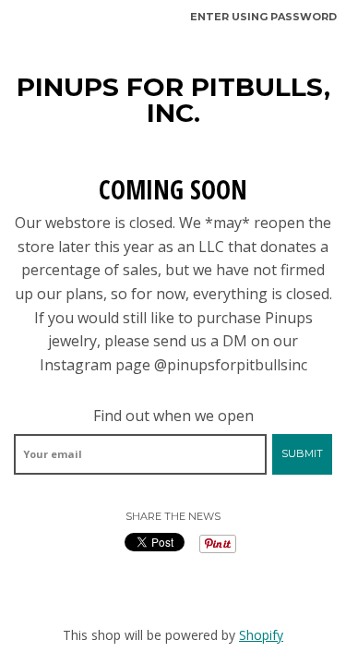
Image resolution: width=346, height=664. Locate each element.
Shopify (261, 635)
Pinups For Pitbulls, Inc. (173, 100)
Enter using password (263, 16)
